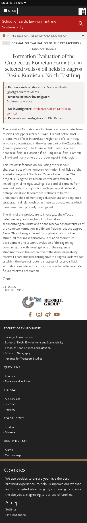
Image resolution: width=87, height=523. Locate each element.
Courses (10, 376)
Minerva (10, 432)
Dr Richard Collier (44, 108)
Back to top (12, 290)
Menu (12, 11)
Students (10, 427)
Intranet (10, 409)
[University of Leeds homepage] (82, 11)
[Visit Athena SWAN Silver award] (33, 303)
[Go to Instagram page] (39, 314)
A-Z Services (12, 398)
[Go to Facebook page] (30, 314)
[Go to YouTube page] (57, 314)
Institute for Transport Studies (23, 358)
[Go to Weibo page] (48, 314)
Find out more (15, 514)
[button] (81, 24)
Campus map (13, 455)
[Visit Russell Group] (54, 303)
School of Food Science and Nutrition (28, 347)
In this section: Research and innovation (37, 35)
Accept (12, 502)
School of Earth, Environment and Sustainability (34, 342)
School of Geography (18, 353)
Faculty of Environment (19, 337)
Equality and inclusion (18, 381)
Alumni (9, 449)
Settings (11, 509)
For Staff (10, 404)
